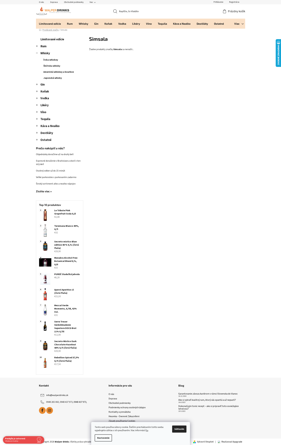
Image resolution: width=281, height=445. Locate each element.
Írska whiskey (50, 59)
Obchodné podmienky (74, 2)
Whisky (45, 53)
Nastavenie (103, 438)
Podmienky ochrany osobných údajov (127, 407)
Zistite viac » (44, 191)
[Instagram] (49, 410)
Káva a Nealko (50, 126)
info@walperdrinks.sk (57, 395)
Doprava (54, 2)
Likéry (44, 105)
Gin (42, 84)
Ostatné (45, 140)
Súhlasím (179, 429)
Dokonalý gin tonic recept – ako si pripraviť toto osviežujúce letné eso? (208, 407)
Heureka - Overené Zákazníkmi (124, 416)
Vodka (44, 98)
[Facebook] (42, 410)
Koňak (44, 91)
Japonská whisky (52, 78)
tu (147, 430)
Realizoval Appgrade (231, 441)
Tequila (45, 119)
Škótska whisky (51, 65)
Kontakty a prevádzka (120, 412)
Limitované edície (52, 39)
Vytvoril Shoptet (205, 441)
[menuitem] (50, 24)
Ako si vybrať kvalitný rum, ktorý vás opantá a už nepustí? (207, 400)
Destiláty (46, 133)
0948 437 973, (80, 402)
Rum (43, 46)
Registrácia (234, 2)
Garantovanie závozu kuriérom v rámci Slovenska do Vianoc (208, 394)
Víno (43, 112)
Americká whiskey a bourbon (58, 72)
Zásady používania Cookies (122, 421)
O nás (41, 2)
